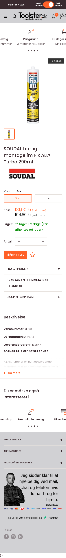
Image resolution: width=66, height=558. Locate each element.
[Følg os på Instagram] (13, 536)
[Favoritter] (53, 16)
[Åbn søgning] (15, 16)
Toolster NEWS (15, 4)
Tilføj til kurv (15, 255)
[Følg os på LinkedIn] (20, 536)
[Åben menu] (5, 16)
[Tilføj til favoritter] (33, 255)
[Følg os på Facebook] (6, 536)
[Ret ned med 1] (19, 241)
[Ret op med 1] (43, 241)
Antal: (8, 241)
